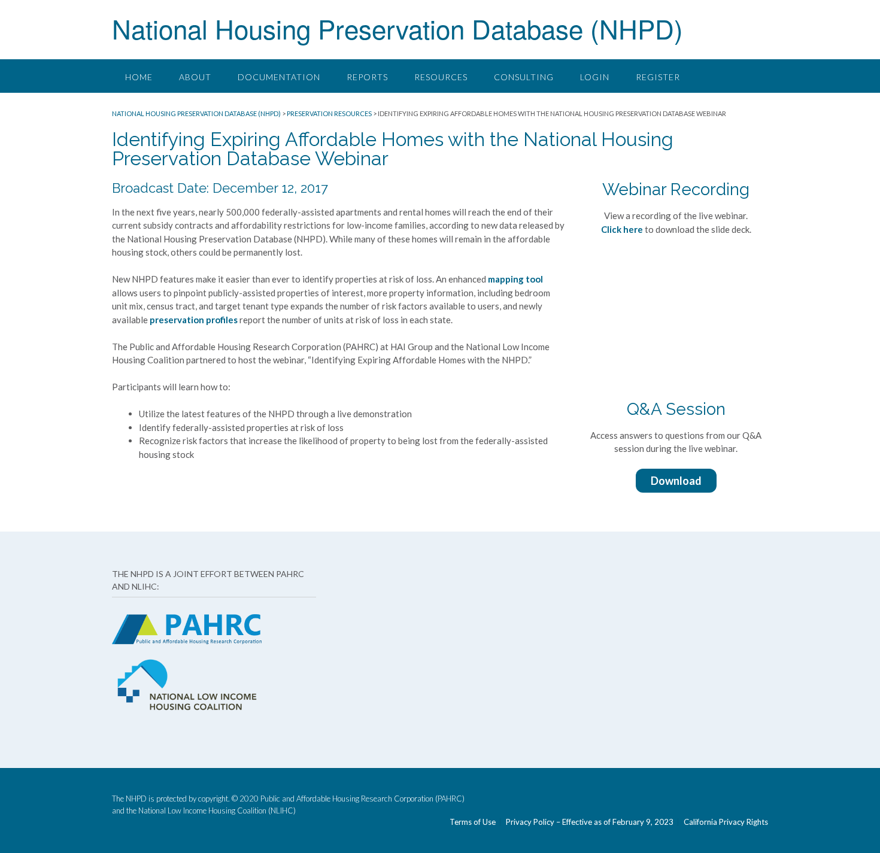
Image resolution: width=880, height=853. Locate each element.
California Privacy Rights (726, 822)
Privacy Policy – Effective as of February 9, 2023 (589, 822)
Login (594, 77)
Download (676, 480)
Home (139, 77)
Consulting (524, 77)
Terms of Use (473, 822)
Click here (622, 229)
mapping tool (515, 279)
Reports (367, 77)
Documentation (279, 77)
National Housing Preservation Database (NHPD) (397, 28)
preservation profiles (194, 319)
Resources (441, 77)
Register (658, 77)
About (195, 77)
